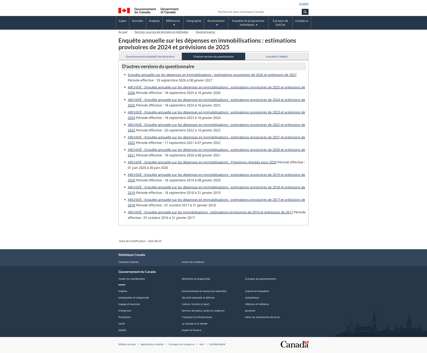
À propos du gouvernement (260, 278)
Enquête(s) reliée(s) (277, 56)
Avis (201, 344)
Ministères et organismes (196, 278)
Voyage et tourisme (129, 304)
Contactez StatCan (128, 262)
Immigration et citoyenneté (133, 297)
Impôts (122, 330)
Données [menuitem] (137, 21)
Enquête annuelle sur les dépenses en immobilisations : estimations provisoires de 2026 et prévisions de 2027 (212, 74)
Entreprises (124, 310)
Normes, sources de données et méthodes (161, 32)
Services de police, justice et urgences (203, 310)
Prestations (124, 317)
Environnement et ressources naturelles (204, 291)
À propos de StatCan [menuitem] (280, 22)
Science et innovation (257, 291)
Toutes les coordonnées (131, 278)
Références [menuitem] (173, 21)
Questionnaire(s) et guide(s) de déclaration (150, 56)
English (304, 4)
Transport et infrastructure (197, 317)
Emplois (122, 291)
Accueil (122, 32)
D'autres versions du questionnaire (213, 56)
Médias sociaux (127, 344)
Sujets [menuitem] (122, 21)
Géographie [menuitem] (193, 21)
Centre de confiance (193, 262)
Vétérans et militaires (257, 304)
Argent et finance (191, 330)
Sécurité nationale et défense (198, 297)
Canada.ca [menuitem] (301, 21)
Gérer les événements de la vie (262, 317)
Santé (121, 323)
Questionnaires (205, 32)
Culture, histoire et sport (195, 304)
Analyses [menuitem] (154, 21)
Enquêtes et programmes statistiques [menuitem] (248, 22)
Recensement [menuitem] (216, 21)
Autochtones (252, 297)
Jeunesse (250, 310)
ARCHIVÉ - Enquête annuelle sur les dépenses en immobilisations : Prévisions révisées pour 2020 (202, 162)
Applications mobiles (152, 344)
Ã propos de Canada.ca (181, 344)
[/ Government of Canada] (148, 11)
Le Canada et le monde (194, 323)
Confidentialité (217, 344)
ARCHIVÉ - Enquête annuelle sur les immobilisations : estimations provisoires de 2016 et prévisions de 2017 (210, 212)
